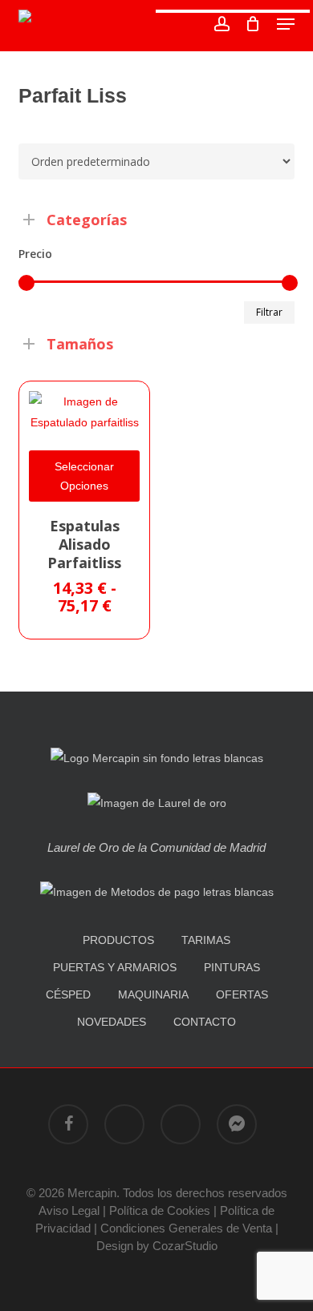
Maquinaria (153, 994)
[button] (286, 24)
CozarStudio (184, 1246)
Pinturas (232, 967)
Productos (118, 940)
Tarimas (205, 940)
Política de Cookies (159, 1210)
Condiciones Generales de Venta (186, 1228)
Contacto (204, 1021)
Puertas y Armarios (115, 967)
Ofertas (242, 994)
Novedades (111, 1021)
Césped (68, 994)
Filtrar (269, 312)
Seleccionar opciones (84, 476)
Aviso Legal (69, 1210)
